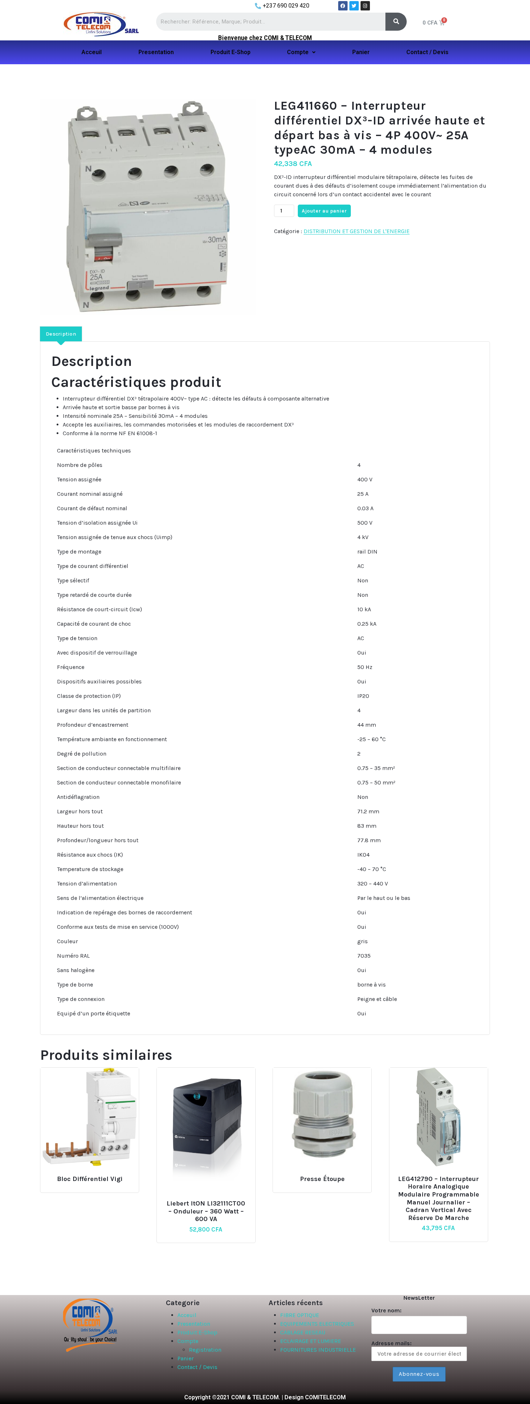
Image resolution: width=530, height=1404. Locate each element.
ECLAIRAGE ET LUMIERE (310, 1341)
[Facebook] (343, 5)
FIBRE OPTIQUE (299, 1315)
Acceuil (91, 52)
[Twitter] (354, 5)
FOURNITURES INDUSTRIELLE (318, 1349)
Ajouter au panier (324, 211)
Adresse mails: (391, 1343)
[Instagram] (365, 5)
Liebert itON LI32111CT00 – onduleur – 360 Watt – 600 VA (206, 1211)
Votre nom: (386, 1310)
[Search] (396, 22)
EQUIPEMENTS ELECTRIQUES (317, 1323)
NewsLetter (419, 1297)
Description (61, 334)
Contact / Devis (427, 52)
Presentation (156, 52)
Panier (361, 52)
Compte (298, 52)
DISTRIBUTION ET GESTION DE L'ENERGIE (357, 231)
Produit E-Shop (231, 52)
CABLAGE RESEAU (302, 1332)
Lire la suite (88, 1176)
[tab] (61, 333)
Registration (205, 1349)
